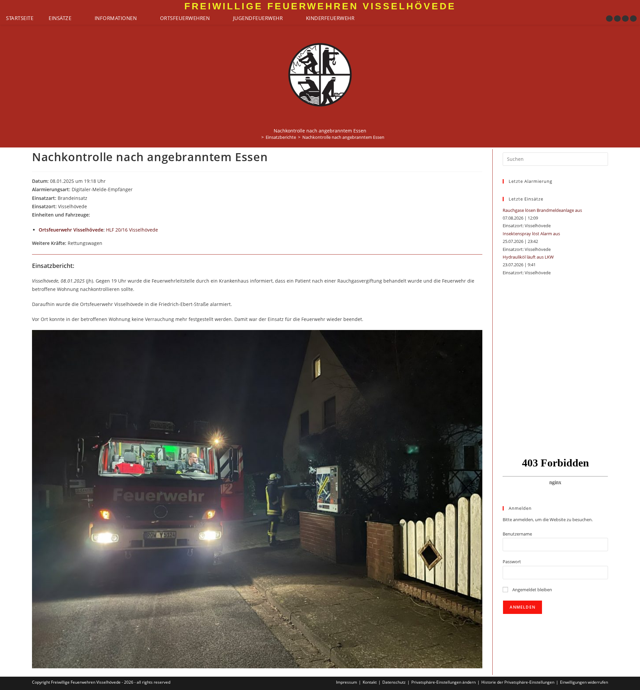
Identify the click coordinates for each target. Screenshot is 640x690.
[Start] (257, 137)
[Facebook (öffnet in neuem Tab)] (609, 18)
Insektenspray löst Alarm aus (531, 234)
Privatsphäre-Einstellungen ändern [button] (443, 682)
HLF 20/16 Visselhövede (132, 230)
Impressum (346, 682)
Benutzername (517, 534)
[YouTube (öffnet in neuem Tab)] (625, 18)
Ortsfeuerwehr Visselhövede (71, 230)
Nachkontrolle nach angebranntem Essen (343, 137)
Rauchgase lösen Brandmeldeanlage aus (542, 210)
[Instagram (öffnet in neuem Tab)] (617, 18)
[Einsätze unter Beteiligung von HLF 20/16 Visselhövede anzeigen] (161, 230)
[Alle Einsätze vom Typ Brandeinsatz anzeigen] (90, 198)
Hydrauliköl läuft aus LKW (528, 257)
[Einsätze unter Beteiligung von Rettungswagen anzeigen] (105, 243)
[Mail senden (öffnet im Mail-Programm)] (633, 18)
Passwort (512, 562)
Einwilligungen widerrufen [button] (584, 682)
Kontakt (370, 682)
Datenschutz (394, 682)
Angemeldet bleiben (531, 590)
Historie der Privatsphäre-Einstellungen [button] (517, 682)
